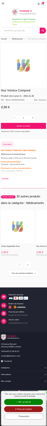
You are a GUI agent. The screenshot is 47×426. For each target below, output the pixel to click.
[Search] (43, 31)
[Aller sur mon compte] (39, 3)
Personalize (24, 416)
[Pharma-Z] (23, 12)
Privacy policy (23, 421)
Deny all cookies (24, 409)
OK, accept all (24, 402)
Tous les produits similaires (22, 273)
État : (36, 100)
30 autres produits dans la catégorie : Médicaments (22, 200)
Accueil (4, 39)
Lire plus (5, 178)
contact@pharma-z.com (10, 356)
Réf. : (3, 100)
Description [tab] (7, 144)
